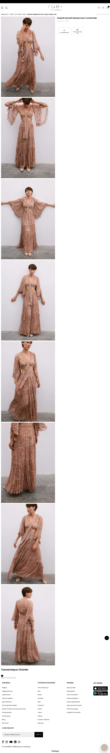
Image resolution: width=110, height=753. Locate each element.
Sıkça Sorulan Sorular (74, 705)
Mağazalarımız (7, 691)
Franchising (6, 716)
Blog (3, 720)
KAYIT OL (38, 734)
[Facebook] (3, 742)
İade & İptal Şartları (73, 702)
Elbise (40, 695)
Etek (39, 702)
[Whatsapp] (19, 742)
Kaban (40, 716)
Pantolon (41, 705)
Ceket (40, 709)
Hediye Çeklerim (72, 698)
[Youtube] (10, 742)
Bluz (39, 691)
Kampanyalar (7, 712)
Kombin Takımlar (43, 720)
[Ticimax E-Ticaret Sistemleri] (55, 751)
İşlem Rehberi (7, 702)
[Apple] (100, 688)
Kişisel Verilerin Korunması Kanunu (14, 709)
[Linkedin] (15, 742)
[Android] (100, 693)
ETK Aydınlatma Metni (9, 705)
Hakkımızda (6, 695)
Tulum (40, 712)
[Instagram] (6, 742)
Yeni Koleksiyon (43, 688)
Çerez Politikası (7, 698)
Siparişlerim (71, 691)
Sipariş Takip (71, 688)
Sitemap (41, 723)
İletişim (4, 688)
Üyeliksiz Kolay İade (73, 712)
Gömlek (40, 698)
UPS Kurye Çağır (72, 709)
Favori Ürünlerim (72, 695)
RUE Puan (5, 723)
